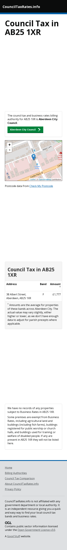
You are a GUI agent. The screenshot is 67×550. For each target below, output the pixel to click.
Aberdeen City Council (23, 129)
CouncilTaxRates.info (21, 6)
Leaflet (32, 179)
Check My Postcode (41, 186)
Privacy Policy (13, 489)
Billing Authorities (16, 473)
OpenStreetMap (45, 179)
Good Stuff (13, 536)
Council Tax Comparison (20, 478)
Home (8, 467)
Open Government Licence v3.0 (36, 530)
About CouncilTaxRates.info (22, 484)
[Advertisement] (33, 76)
